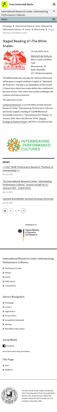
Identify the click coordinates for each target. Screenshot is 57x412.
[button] (5, 210)
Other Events (39, 29)
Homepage (7, 26)
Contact (8, 307)
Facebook (10, 345)
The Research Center (13, 268)
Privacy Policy (10, 315)
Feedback (9, 369)
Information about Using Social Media (16, 351)
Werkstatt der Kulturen (41, 56)
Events (27, 29)
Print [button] (7, 365)
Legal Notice (10, 311)
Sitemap (8, 324)
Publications (10, 281)
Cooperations (10, 285)
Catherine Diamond (12, 104)
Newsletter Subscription (15, 328)
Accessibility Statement (14, 320)
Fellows (8, 272)
